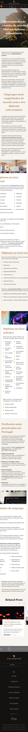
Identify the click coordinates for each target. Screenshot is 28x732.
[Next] (24, 603)
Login (24, 6)
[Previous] (20, 603)
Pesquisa (18, 6)
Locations (12, 664)
